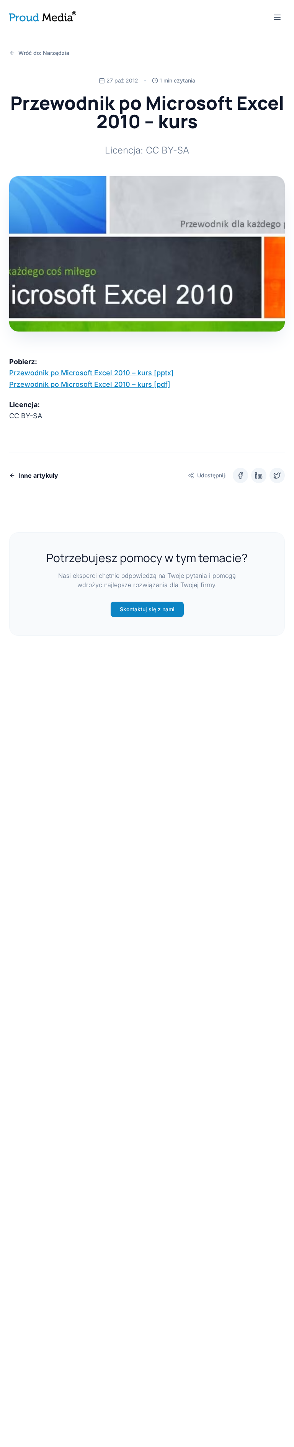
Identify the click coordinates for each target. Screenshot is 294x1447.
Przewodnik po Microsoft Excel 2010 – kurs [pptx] (91, 373)
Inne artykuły (38, 475)
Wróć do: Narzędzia (43, 52)
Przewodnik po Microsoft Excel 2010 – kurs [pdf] (89, 384)
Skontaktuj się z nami (147, 609)
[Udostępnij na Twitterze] (277, 475)
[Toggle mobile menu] (277, 17)
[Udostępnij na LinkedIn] (258, 475)
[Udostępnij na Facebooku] (240, 475)
